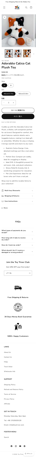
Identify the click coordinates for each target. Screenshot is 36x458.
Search (6, 437)
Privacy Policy (9, 399)
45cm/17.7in (8, 94)
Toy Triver (21, 454)
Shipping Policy (9, 385)
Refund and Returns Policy (13, 389)
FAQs (6, 362)
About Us (7, 352)
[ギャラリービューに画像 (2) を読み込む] (18, 53)
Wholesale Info (9, 371)
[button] (4, 7)
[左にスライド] (2, 54)
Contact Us (8, 357)
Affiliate (7, 404)
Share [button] (6, 208)
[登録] (29, 273)
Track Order (8, 367)
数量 (3, 98)
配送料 (3, 75)
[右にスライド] (34, 54)
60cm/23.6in (23, 94)
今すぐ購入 (18, 116)
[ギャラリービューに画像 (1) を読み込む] (9, 53)
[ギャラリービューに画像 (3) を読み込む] (27, 53)
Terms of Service (10, 394)
